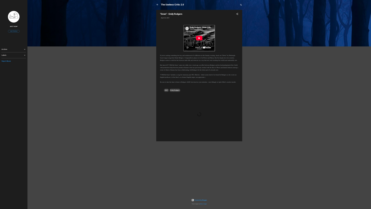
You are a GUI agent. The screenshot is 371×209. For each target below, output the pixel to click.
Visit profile (13, 31)
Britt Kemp (14, 26)
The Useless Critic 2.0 (172, 4)
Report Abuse (6, 61)
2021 (166, 90)
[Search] (241, 5)
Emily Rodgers (174, 90)
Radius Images (203, 204)
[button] (237, 14)
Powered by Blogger (200, 200)
